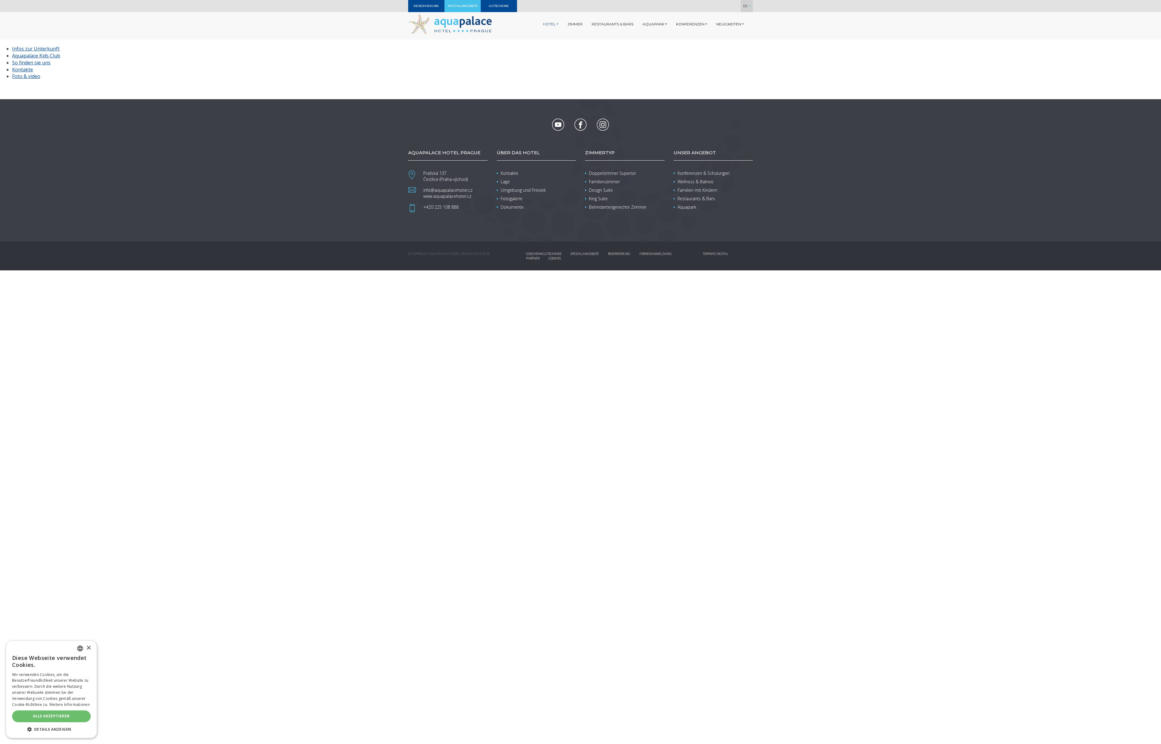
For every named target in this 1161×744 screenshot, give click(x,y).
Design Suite (601, 190)
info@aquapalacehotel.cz (448, 190)
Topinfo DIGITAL (715, 253)
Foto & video (26, 76)
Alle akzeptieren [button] (51, 716)
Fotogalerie (511, 198)
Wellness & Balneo (696, 181)
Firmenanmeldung (655, 253)
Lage (505, 181)
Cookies (554, 258)
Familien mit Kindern (697, 190)
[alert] (51, 689)
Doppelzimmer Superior (612, 173)
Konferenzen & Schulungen (704, 173)
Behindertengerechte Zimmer (617, 207)
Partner (532, 258)
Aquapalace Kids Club (36, 55)
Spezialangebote (585, 253)
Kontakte (22, 69)
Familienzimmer (604, 181)
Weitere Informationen (69, 704)
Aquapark (687, 207)
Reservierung (619, 253)
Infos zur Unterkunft (36, 48)
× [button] (88, 648)
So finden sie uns (31, 62)
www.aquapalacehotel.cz (447, 196)
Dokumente (512, 207)
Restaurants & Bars (696, 198)
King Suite (598, 198)
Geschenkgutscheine (543, 253)
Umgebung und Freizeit (523, 190)
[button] (51, 729)
